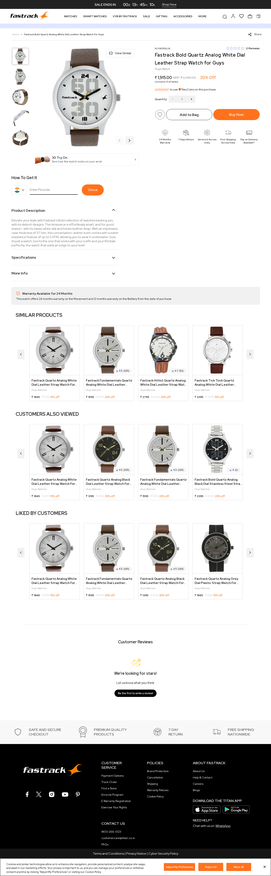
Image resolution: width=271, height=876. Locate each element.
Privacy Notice (136, 853)
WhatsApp (223, 826)
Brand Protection (158, 771)
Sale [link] (146, 16)
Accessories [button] (182, 16)
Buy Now (236, 114)
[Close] (264, 866)
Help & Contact (202, 777)
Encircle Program (112, 794)
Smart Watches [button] (95, 16)
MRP (176, 78)
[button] (86, 159)
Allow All (239, 866)
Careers (198, 784)
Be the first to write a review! (135, 693)
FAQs (104, 844)
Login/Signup (162, 89)
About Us (199, 771)
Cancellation (155, 777)
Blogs (196, 790)
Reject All (210, 866)
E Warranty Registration (116, 801)
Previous (119, 140)
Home (16, 34)
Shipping (152, 784)
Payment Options (112, 775)
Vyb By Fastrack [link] (125, 16)
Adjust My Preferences (179, 866)
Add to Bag (189, 114)
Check (93, 190)
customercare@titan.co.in (118, 838)
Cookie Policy (155, 796)
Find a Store (109, 788)
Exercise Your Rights (114, 807)
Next (129, 140)
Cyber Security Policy (163, 853)
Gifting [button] (161, 16)
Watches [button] (70, 16)
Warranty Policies (157, 790)
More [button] (202, 16)
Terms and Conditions (108, 853)
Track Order (109, 782)
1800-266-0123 (111, 831)
